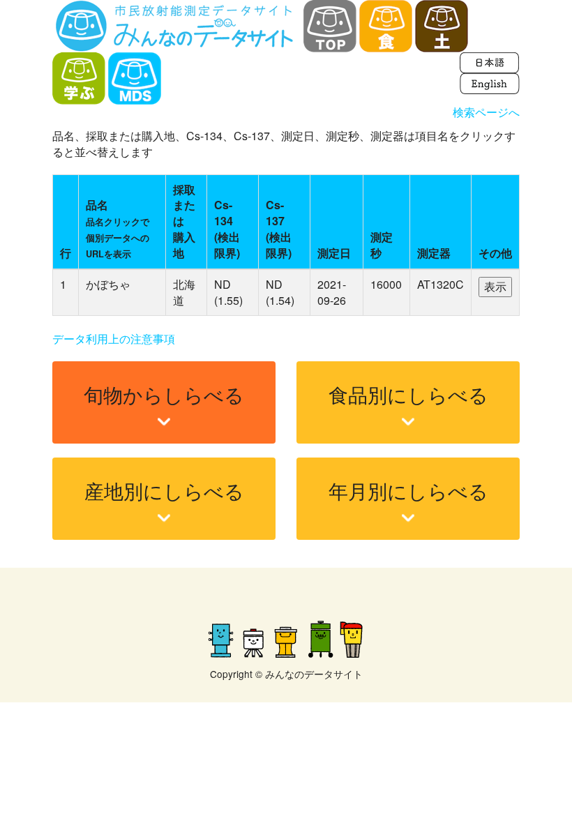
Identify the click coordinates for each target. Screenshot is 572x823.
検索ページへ (486, 112)
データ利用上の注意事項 (113, 339)
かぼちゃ (108, 284)
